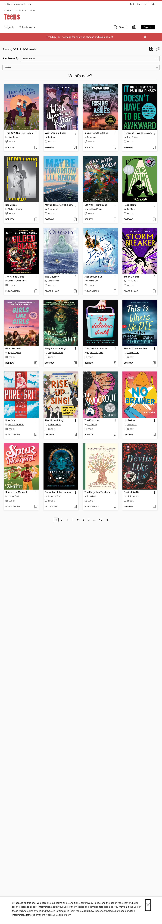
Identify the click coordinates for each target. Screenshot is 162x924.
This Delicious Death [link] (95, 348)
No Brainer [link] (129, 420)
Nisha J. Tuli (132, 281)
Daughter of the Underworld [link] (59, 492)
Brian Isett (91, 496)
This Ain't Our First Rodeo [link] (19, 133)
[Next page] (108, 520)
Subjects (9, 27)
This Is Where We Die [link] (135, 348)
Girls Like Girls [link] (13, 348)
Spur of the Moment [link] (16, 492)
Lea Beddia (132, 424)
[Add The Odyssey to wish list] (75, 291)
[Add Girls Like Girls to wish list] (36, 363)
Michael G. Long (15, 209)
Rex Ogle (131, 209)
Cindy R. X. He (133, 352)
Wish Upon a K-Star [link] (55, 133)
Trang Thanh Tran (55, 352)
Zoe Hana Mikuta (95, 209)
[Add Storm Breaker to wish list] (154, 291)
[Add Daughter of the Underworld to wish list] (75, 507)
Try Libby (51, 37)
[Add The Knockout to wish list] (115, 435)
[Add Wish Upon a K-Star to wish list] (75, 148)
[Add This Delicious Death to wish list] (115, 363)
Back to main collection (18, 4)
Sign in (148, 27)
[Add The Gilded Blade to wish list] (36, 291)
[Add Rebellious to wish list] (36, 219)
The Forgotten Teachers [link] (97, 492)
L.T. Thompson (133, 496)
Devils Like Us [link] (131, 492)
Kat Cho (51, 137)
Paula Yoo (91, 137)
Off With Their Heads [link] (95, 205)
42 (100, 520)
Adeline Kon (92, 281)
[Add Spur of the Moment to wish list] (36, 507)
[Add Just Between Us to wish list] (115, 291)
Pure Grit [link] (10, 420)
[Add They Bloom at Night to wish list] (75, 363)
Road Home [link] (130, 205)
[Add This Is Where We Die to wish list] (154, 363)
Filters (8, 67)
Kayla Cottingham (95, 352)
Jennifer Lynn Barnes (17, 281)
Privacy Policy (92, 902)
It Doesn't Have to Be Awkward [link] (138, 133)
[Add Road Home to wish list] (154, 219)
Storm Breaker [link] (131, 276)
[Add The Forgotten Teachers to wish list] (115, 507)
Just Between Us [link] (93, 276)
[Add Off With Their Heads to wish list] (115, 219)
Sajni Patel (92, 424)
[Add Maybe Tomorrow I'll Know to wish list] (75, 219)
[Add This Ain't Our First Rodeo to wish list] (36, 148)
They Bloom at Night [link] (56, 348)
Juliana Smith (14, 496)
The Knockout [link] (92, 420)
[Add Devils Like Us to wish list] (154, 507)
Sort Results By (10, 58)
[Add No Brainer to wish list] (154, 435)
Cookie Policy (63, 914)
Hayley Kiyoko (14, 352)
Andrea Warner (54, 424)
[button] (138, 4)
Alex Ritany (53, 209)
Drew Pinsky (132, 137)
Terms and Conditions (68, 902)
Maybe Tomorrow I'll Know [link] (59, 205)
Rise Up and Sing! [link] (54, 420)
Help (153, 4)
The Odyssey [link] (52, 276)
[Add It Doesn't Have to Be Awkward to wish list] (154, 148)
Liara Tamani (13, 137)
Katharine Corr (54, 496)
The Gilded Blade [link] (14, 276)
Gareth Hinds (53, 281)
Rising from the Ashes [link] (96, 133)
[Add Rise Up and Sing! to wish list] (75, 435)
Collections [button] (26, 27)
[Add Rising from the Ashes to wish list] (115, 148)
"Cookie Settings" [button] (55, 911)
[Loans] (134, 28)
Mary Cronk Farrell (16, 424)
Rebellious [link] (11, 205)
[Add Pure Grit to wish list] (36, 435)
